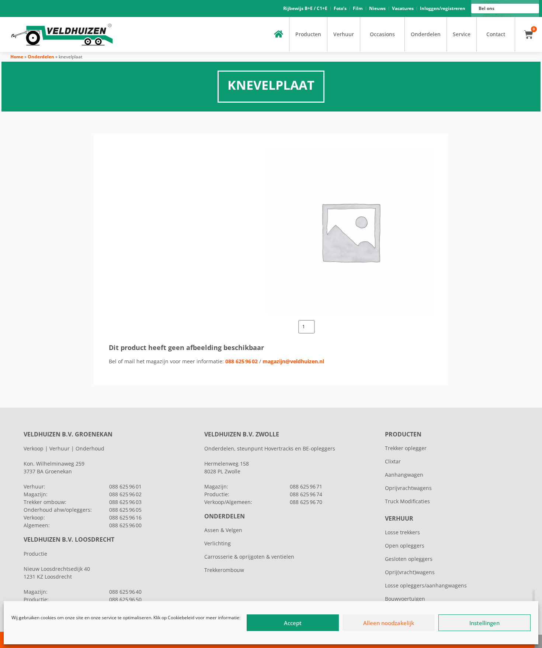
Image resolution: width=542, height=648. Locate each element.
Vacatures (403, 8)
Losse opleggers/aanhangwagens (426, 585)
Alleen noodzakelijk (388, 623)
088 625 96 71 (306, 486)
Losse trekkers (402, 532)
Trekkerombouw (224, 569)
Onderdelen (426, 34)
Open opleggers (404, 545)
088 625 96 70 (306, 501)
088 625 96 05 (125, 509)
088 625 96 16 (125, 517)
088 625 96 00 (125, 525)
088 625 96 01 (125, 486)
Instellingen (484, 623)
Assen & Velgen (223, 530)
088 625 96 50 (125, 599)
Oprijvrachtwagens (408, 487)
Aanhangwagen (404, 474)
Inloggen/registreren (442, 8)
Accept (293, 623)
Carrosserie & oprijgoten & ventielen (249, 556)
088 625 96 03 (125, 501)
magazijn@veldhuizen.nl (293, 361)
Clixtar (393, 461)
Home (16, 57)
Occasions (382, 34)
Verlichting (217, 543)
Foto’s (340, 8)
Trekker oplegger (406, 448)
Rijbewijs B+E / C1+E (305, 8)
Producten (308, 34)
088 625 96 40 (125, 591)
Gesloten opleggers (408, 558)
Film (358, 8)
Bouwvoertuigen (405, 598)
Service (461, 34)
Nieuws (377, 8)
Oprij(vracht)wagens (410, 572)
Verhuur (343, 34)
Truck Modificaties (407, 501)
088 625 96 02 (241, 361)
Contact (495, 34)
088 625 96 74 (306, 494)
